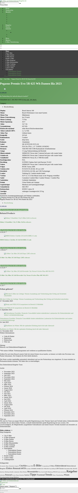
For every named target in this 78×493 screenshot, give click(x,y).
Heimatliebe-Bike (68, 468)
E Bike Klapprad (10, 60)
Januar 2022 (8, 403)
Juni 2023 (7, 394)
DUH (32, 466)
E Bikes (52, 466)
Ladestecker (17, 472)
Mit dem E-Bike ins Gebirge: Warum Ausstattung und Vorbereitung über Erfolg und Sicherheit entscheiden (34, 299)
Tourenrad (11, 19)
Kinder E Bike (10, 58)
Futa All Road (52, 468)
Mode (21, 472)
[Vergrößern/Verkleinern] (1, 490)
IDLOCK (75, 468)
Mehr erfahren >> (6, 430)
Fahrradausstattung (14, 34)
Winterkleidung (59, 475)
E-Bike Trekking (10, 64)
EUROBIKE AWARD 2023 (37, 468)
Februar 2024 (8, 386)
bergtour (17, 466)
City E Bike (9, 53)
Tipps (33, 474)
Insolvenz (2, 472)
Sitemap (2, 345)
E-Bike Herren (10, 57)
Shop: (7, 51)
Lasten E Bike (10, 68)
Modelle (8, 12)
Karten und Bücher (14, 36)
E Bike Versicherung (12, 42)
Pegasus (2, 101)
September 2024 (9, 379)
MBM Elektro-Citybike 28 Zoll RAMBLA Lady (15, 240)
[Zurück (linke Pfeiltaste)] (1, 492)
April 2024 (7, 382)
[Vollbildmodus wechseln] (3, 490)
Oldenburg (50, 472)
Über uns (7, 342)
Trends (48, 474)
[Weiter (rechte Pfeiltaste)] (3, 492)
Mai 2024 (7, 381)
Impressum (7, 338)
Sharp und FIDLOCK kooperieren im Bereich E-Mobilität (18, 308)
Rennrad (11, 21)
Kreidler (12, 472)
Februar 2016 (8, 410)
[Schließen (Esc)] (7, 490)
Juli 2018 (7, 406)
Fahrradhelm (9, 69)
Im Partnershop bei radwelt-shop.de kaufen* (14, 96)
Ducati (28, 466)
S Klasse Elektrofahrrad (15, 23)
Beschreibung (9, 107)
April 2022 (7, 401)
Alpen (7, 466)
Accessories (2, 466)
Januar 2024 (8, 388)
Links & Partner (9, 336)
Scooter (14, 475)
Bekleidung (12, 30)
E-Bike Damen (10, 55)
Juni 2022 (7, 399)
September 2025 (9, 373)
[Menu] (1, 46)
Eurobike (28, 468)
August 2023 (8, 390)
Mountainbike (12, 16)
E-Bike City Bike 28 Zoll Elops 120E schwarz (15, 257)
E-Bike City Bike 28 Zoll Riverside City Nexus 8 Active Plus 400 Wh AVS (24, 275)
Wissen (66, 475)
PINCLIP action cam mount (59, 472)
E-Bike (37, 465)
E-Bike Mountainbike (12, 62)
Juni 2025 (7, 375)
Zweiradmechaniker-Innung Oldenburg (9, 477)
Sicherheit (21, 475)
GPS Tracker (60, 468)
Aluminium (11, 466)
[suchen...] (20, 3)
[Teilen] (5, 490)
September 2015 (9, 416)
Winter (54, 475)
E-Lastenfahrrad (45, 466)
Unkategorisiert (9, 459)
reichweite (2, 475)
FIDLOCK (46, 468)
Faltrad (10, 17)
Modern (25, 472)
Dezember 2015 (9, 412)
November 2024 (9, 377)
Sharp (17, 475)
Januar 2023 (8, 397)
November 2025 (9, 371)
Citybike (11, 14)
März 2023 (7, 395)
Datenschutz (8, 340)
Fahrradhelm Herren (14, 73)
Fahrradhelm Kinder (14, 75)
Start (1, 79)
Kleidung (7, 472)
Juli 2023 (7, 392)
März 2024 (7, 384)
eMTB (23, 468)
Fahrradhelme (16, 32)
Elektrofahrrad (60, 466)
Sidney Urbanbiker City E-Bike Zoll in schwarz (15, 222)
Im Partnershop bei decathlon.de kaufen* (13, 230)
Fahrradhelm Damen (14, 71)
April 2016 (7, 408)
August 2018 (8, 405)
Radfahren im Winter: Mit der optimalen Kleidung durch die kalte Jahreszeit (24, 329)
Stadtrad (27, 475)
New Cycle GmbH (43, 472)
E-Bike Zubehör (10, 66)
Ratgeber (72, 471)
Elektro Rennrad (13, 468)
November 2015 (9, 414)
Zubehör (8, 29)
